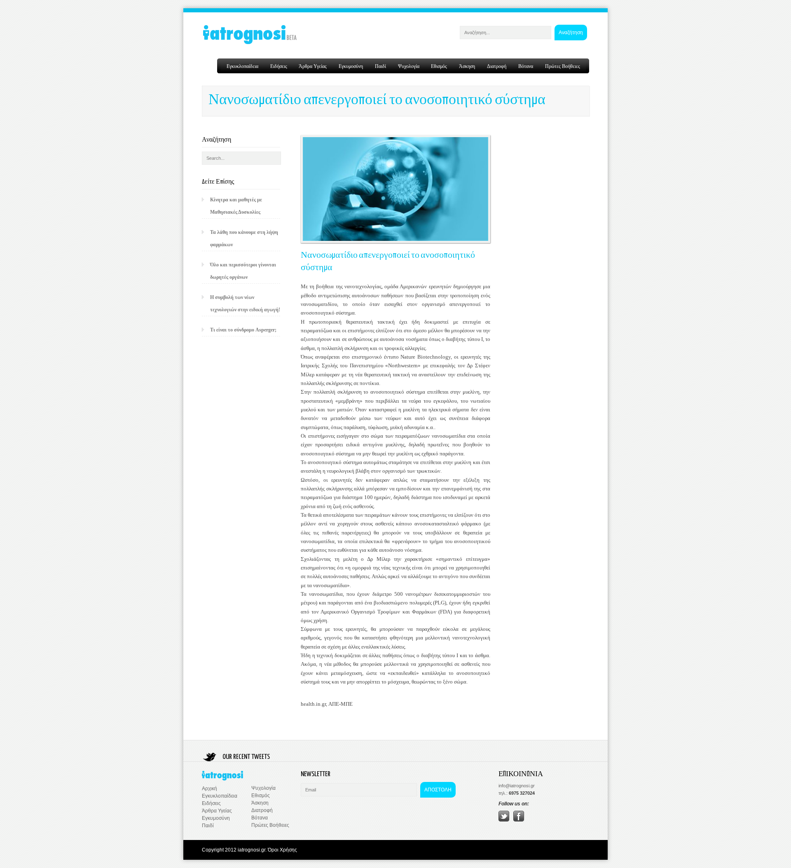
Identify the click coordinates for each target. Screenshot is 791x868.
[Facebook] (518, 820)
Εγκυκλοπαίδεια (242, 65)
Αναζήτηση (571, 32)
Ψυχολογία (408, 65)
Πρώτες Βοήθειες (562, 65)
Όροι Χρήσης (282, 850)
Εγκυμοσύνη (351, 65)
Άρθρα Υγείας (313, 65)
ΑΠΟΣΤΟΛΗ (438, 790)
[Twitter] (503, 820)
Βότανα (525, 65)
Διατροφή (496, 65)
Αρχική (209, 788)
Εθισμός (439, 65)
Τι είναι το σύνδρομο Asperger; (243, 330)
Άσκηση (467, 65)
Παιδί (380, 65)
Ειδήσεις (278, 65)
